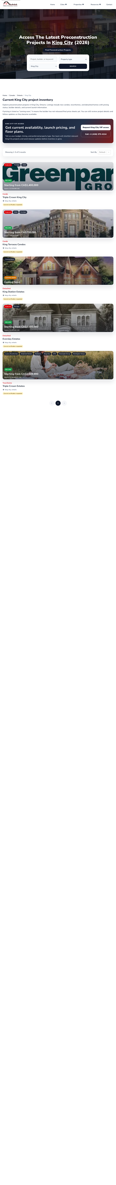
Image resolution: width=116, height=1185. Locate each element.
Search (73, 66)
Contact (109, 4)
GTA (54, 354)
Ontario (20, 95)
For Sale (16, 165)
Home (52, 4)
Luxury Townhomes (11, 354)
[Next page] (64, 403)
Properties (78, 4)
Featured (8, 165)
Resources (95, 4)
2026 (24, 165)
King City (47, 354)
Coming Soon (9, 259)
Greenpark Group (64, 354)
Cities (62, 4)
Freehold (38, 354)
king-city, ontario (11, 201)
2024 (15, 212)
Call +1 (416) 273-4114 (95, 134)
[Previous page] (51, 403)
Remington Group (79, 354)
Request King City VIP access (96, 127)
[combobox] (99, 152)
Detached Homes (26, 354)
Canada (12, 95)
